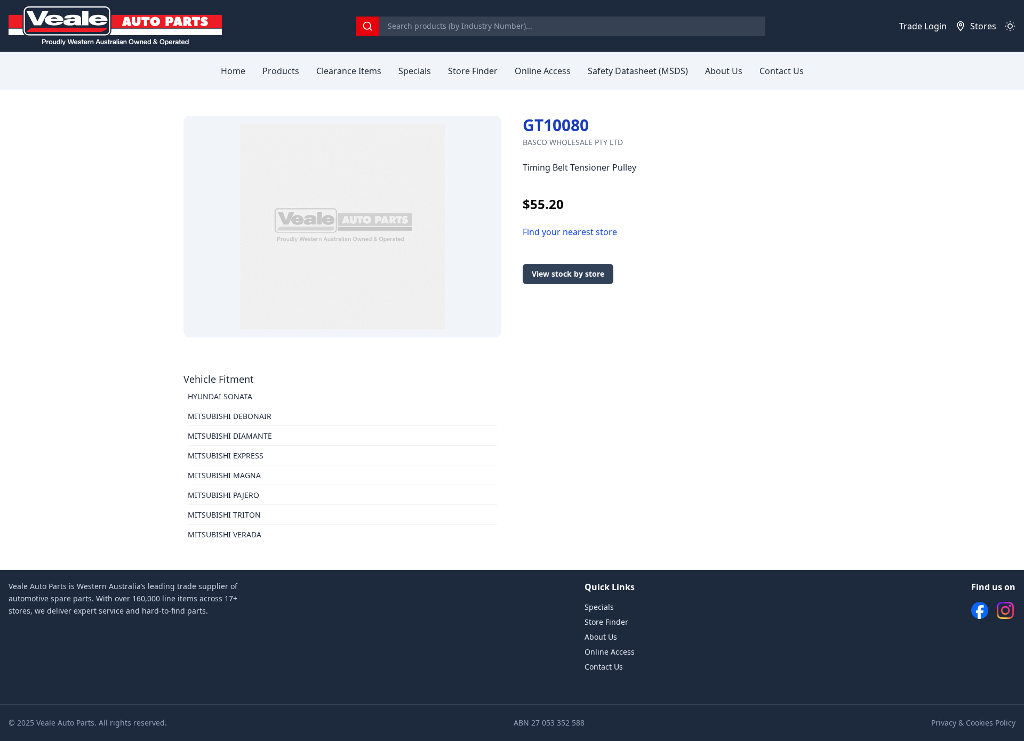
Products (280, 71)
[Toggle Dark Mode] (1010, 26)
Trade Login (923, 26)
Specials (414, 71)
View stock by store (568, 274)
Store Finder (473, 71)
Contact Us (781, 71)
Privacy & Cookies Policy (973, 723)
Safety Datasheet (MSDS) (638, 71)
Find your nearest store (570, 232)
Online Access (543, 71)
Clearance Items (348, 71)
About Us (723, 71)
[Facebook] (979, 610)
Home (233, 71)
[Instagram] (1005, 610)
